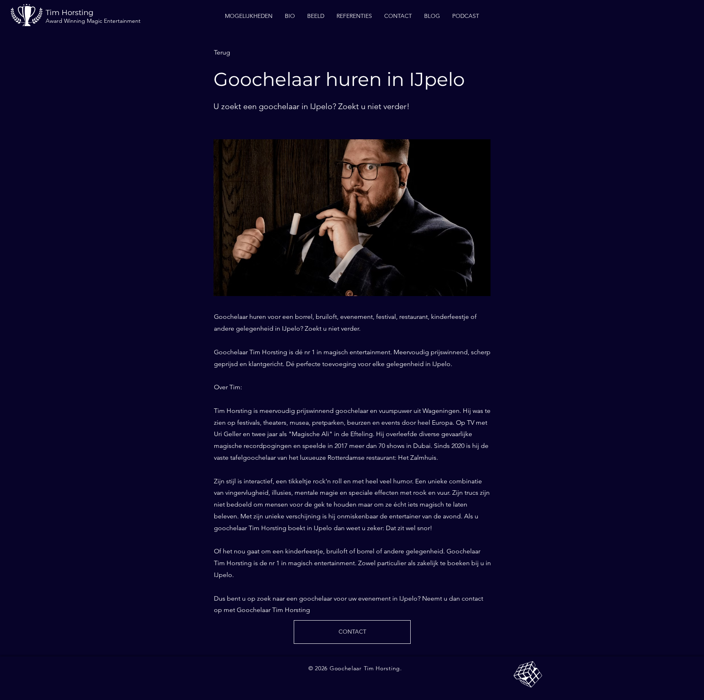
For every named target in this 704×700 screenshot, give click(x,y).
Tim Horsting (69, 12)
